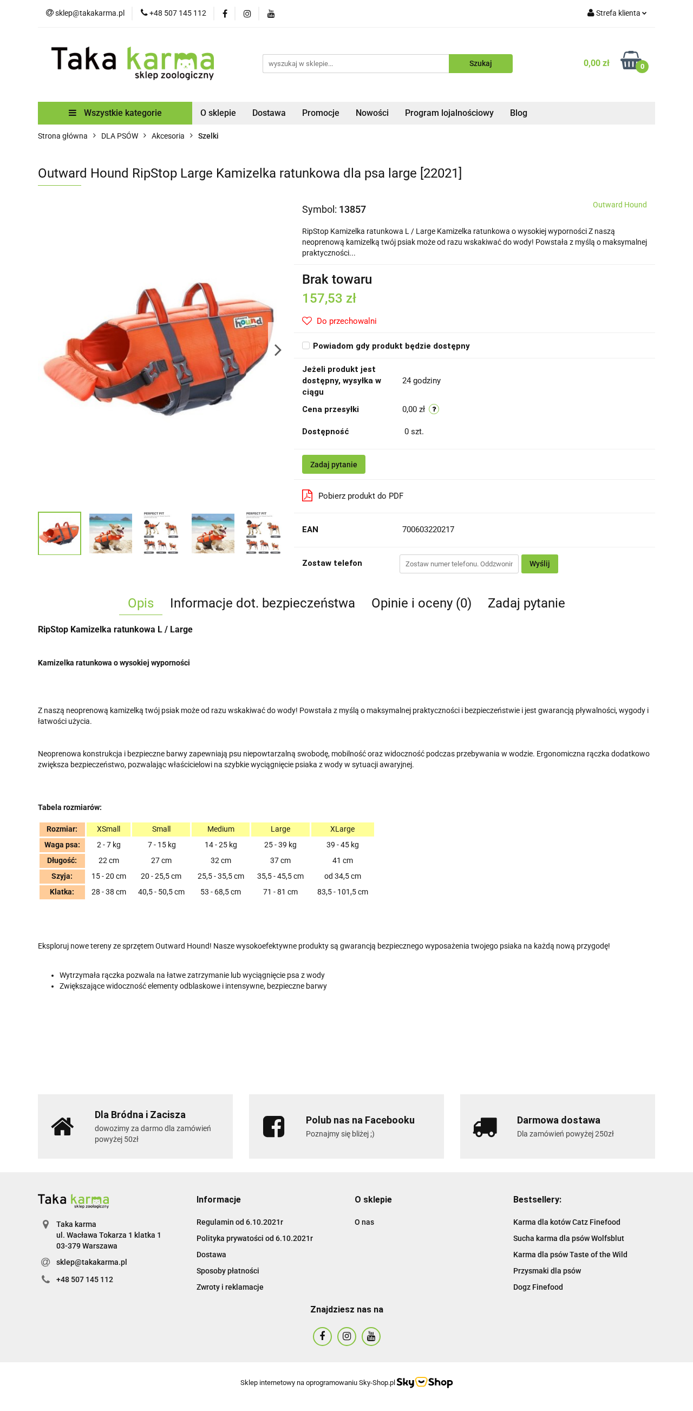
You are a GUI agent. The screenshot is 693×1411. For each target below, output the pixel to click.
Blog (518, 113)
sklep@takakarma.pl (91, 1262)
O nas (364, 1222)
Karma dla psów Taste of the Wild (570, 1254)
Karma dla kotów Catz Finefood (566, 1222)
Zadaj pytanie (333, 464)
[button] (219, 1200)
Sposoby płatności (228, 1270)
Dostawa (269, 113)
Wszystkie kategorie (122, 113)
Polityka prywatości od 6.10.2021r (255, 1238)
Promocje (320, 113)
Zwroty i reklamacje (230, 1287)
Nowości (372, 113)
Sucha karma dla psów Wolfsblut (568, 1238)
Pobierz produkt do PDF (360, 496)
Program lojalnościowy (449, 113)
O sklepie (218, 113)
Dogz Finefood (538, 1287)
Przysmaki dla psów (547, 1270)
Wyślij (539, 563)
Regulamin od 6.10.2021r (240, 1222)
